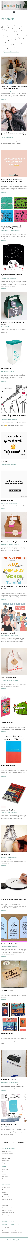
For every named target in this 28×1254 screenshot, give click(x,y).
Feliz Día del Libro (7, 500)
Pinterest (5, 1224)
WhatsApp (4, 1156)
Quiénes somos (6, 1187)
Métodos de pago (6, 1215)
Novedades (5, 1169)
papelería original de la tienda (11, 52)
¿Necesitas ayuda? (7, 1151)
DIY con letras (5, 854)
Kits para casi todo (7, 369)
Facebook (14, 1221)
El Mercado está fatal (8, 633)
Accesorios (5, 1181)
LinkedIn (13, 1224)
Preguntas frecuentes (7, 1163)
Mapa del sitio (5, 1196)
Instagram (5, 1221)
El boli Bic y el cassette (8, 1079)
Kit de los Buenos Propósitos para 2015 (14, 542)
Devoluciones (5, 1160)
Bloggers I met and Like (9, 1124)
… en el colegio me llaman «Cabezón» (13, 899)
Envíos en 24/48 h (6, 1158)
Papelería (4, 1178)
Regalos (4, 1174)
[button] (14, 12)
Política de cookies (6, 1210)
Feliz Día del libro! (7, 722)
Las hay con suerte (7, 990)
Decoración (5, 1176)
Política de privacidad (7, 1208)
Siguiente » (21, 1142)
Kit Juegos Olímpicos (8, 810)
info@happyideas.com (7, 1153)
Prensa (4, 1192)
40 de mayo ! (5, 461)
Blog (3, 1189)
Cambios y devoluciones (8, 1212)
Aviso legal (5, 1205)
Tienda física (5, 1194)
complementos (11, 54)
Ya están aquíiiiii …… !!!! (9, 944)
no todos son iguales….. (9, 765)
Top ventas (5, 1171)
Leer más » (3, 99)
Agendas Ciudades (7, 1033)
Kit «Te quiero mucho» (8, 677)
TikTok (21, 1221)
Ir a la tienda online (7, 1199)
